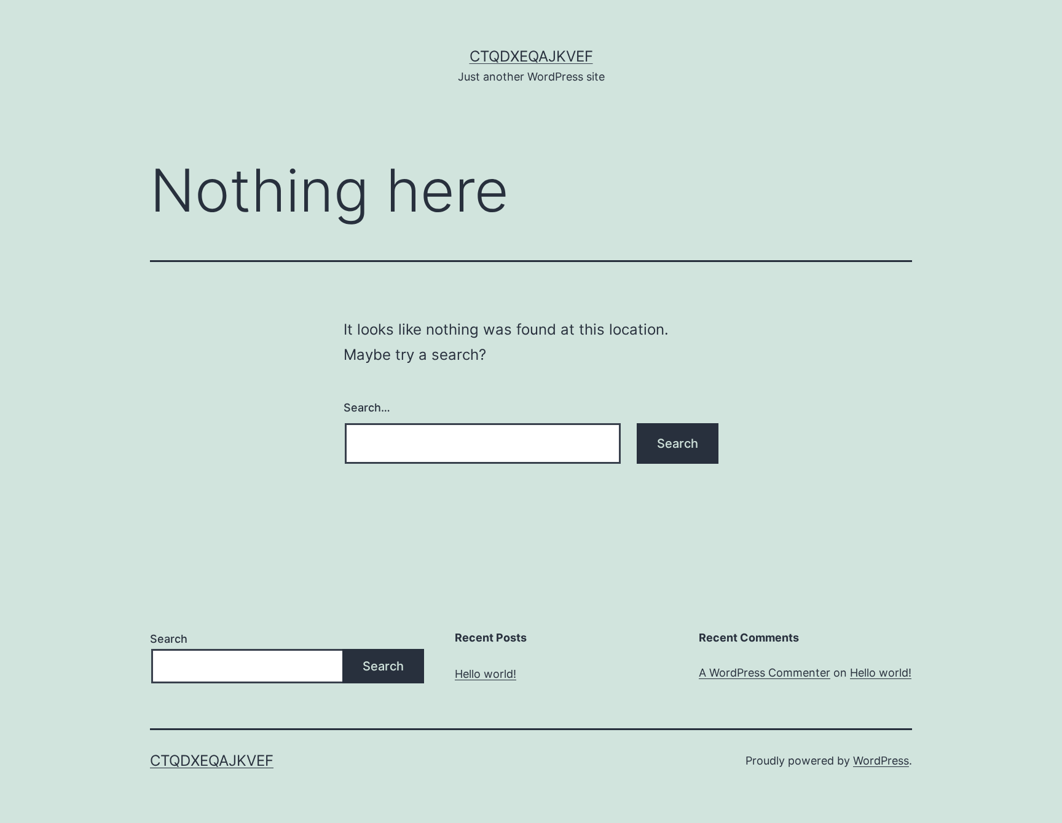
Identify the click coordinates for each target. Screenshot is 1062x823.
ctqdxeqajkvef (531, 56)
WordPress (881, 760)
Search (168, 638)
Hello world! (485, 673)
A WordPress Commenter (764, 672)
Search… (367, 407)
